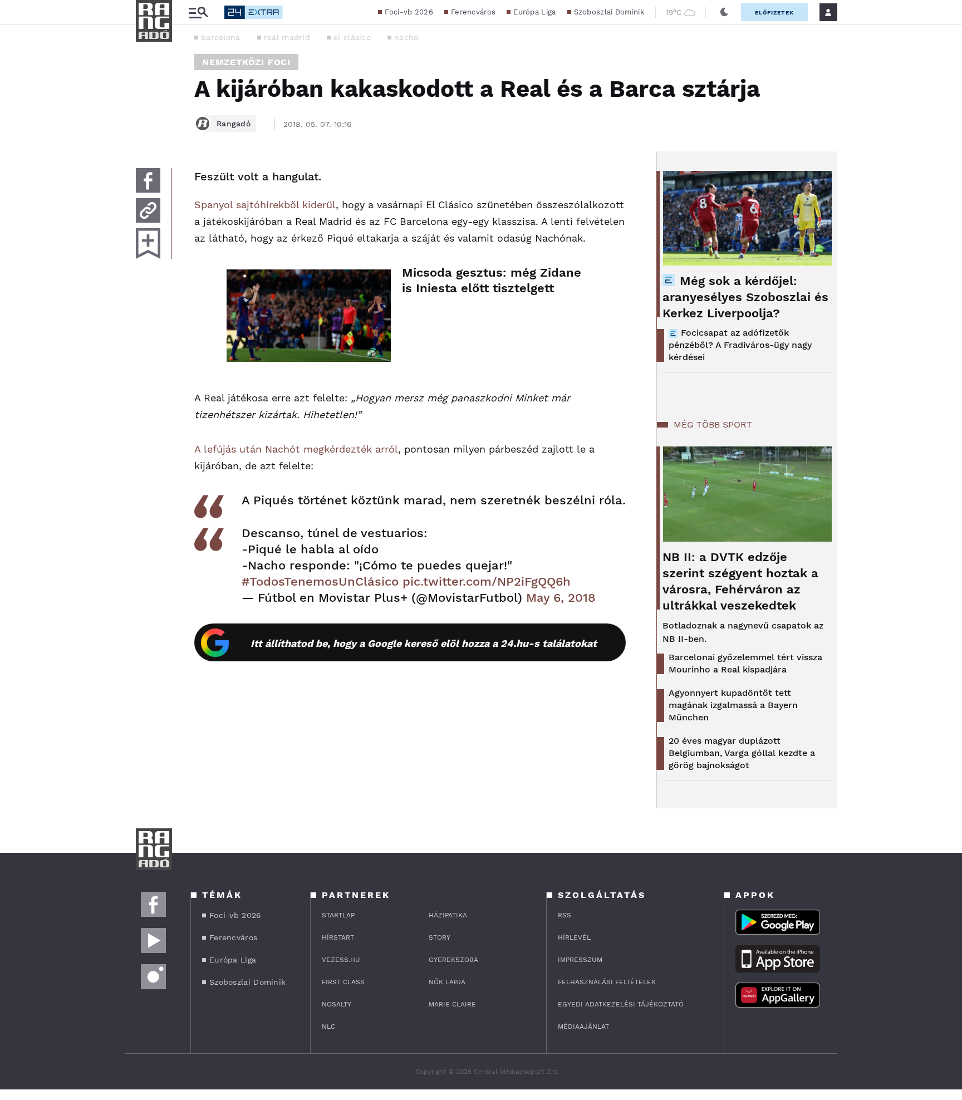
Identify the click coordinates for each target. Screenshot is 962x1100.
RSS (564, 915)
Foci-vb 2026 (409, 12)
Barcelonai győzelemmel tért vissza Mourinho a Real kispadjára (745, 663)
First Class (343, 982)
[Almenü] (198, 12)
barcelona (220, 37)
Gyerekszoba (453, 960)
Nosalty (336, 1004)
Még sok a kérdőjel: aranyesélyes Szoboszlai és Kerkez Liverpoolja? (745, 297)
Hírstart (338, 937)
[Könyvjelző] (148, 243)
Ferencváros (473, 12)
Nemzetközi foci (246, 62)
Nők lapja (447, 982)
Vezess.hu (341, 960)
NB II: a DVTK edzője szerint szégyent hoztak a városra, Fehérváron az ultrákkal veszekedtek (740, 581)
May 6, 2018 (561, 598)
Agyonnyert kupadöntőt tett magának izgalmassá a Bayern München (733, 705)
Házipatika (448, 915)
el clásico (352, 37)
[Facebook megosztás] (148, 180)
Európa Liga (534, 12)
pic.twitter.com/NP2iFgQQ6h (487, 581)
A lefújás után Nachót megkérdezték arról (296, 449)
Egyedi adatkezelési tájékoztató (621, 1004)
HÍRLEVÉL (574, 937)
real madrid (287, 37)
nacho (406, 37)
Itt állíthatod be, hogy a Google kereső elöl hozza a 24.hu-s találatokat (424, 643)
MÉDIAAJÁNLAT (583, 1026)
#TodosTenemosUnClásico (320, 581)
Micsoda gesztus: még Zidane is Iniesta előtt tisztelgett (491, 280)
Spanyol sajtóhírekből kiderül (265, 204)
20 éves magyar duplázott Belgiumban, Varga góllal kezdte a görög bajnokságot (742, 752)
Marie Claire (452, 1004)
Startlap (338, 915)
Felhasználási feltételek (607, 982)
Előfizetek (774, 12)
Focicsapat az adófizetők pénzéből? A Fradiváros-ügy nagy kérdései (740, 344)
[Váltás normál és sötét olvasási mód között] (724, 12)
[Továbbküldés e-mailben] (148, 210)
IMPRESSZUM (580, 960)
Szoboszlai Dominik (609, 12)
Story (439, 937)
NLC (328, 1026)
